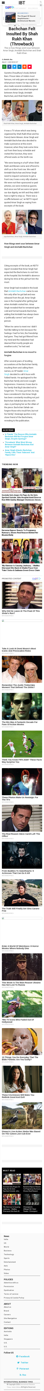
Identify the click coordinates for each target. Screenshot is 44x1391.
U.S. (5, 1347)
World (6, 1247)
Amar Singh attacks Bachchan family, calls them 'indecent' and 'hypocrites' (19, 452)
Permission (9, 1286)
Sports (7, 1258)
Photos (7, 1270)
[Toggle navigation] (3, 2)
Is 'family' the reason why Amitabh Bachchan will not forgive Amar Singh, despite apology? (20, 436)
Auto (6, 1266)
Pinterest (23, 1368)
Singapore (8, 1339)
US (5, 1243)
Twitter (24, 1362)
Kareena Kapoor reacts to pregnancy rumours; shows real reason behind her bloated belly (20, 532)
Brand (6, 1311)
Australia (7, 1331)
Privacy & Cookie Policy (14, 1298)
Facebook (24, 1356)
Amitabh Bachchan (17, 291)
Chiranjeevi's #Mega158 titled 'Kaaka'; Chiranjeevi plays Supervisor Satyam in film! (30, 1211)
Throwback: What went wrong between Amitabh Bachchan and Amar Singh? (19, 444)
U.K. (5, 1343)
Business (8, 1251)
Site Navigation (10, 1318)
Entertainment (10, 1262)
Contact (7, 1322)
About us (7, 1307)
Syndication (9, 1290)
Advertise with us (11, 1283)
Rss (23, 1375)
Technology (9, 1254)
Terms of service (11, 1294)
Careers (7, 1315)
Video (6, 1273)
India (6, 1239)
